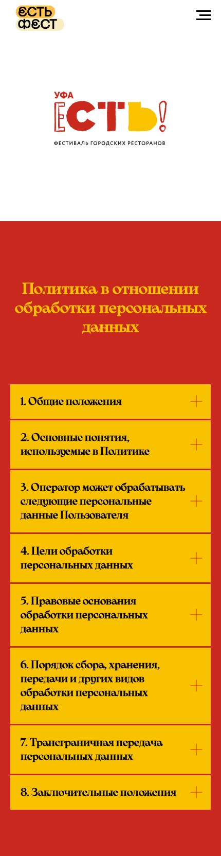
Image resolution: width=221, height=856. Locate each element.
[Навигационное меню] (203, 15)
